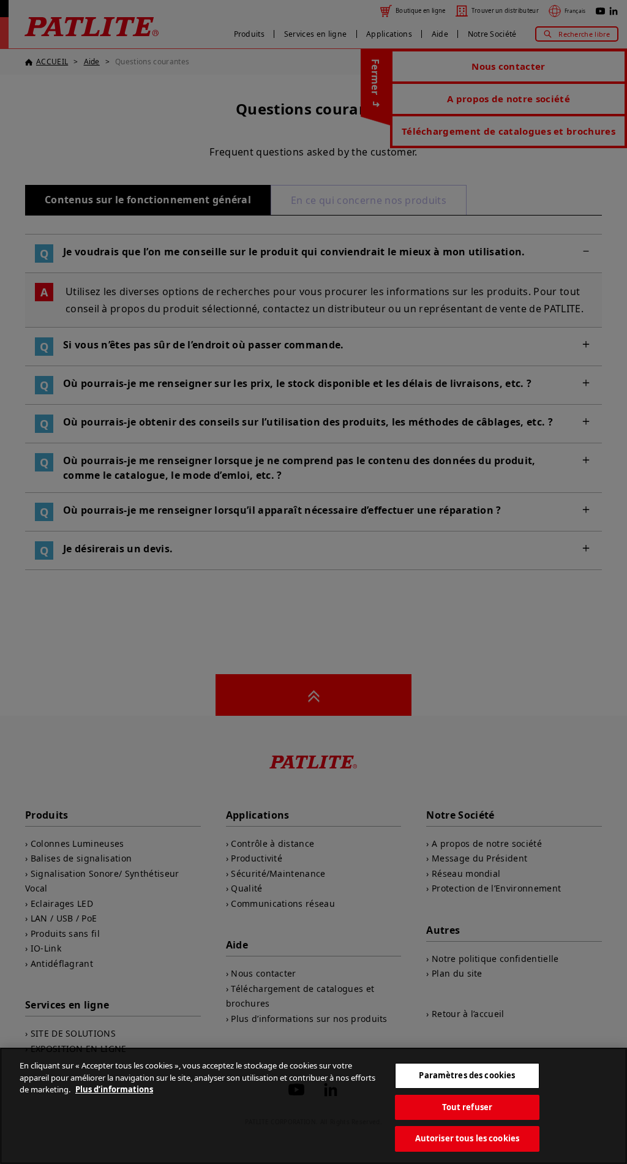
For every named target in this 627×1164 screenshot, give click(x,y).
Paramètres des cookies (467, 1075)
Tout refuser (467, 1107)
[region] (313, 1106)
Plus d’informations (114, 1089)
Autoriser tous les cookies (467, 1138)
